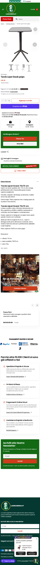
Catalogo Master (10, 23)
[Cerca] (16, 19)
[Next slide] (37, 305)
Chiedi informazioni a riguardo (31, 553)
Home (2, 23)
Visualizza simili (21, 553)
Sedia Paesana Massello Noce (26, 546)
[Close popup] (37, 539)
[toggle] (37, 181)
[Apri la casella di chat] (35, 561)
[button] (3, 9)
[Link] (20, 273)
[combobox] (28, 19)
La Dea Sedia (24, 561)
